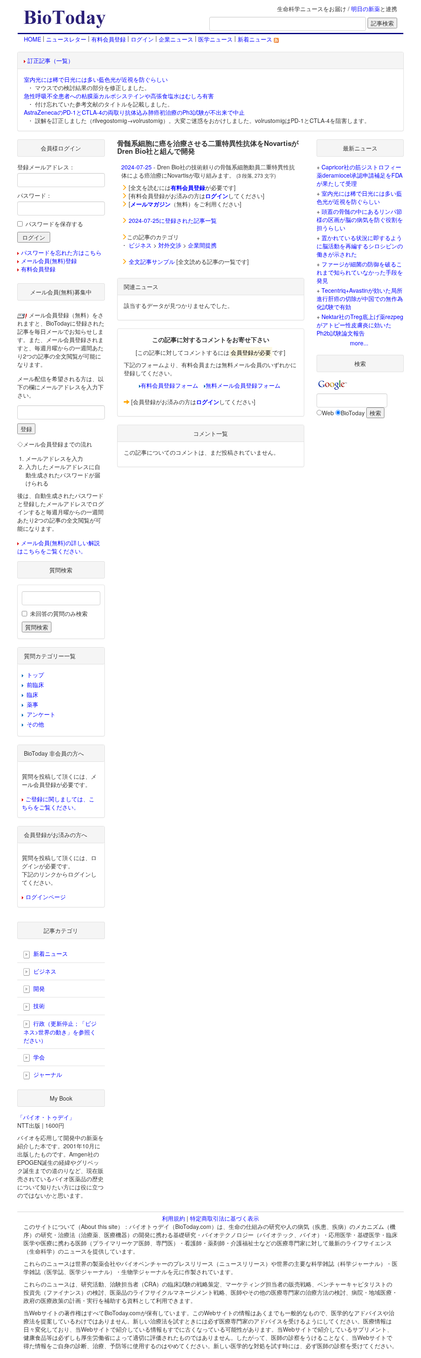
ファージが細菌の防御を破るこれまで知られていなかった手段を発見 (360, 272)
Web (328, 413)
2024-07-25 (136, 167)
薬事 (32, 704)
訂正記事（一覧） (51, 60)
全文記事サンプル (152, 261)
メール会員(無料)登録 (49, 261)
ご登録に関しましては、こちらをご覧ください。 (58, 803)
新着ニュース (256, 39)
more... (359, 343)
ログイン (142, 39)
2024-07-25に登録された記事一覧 (173, 220)
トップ (35, 675)
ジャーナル (47, 1074)
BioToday (353, 413)
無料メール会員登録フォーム (243, 385)
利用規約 (173, 1218)
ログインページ (45, 897)
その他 (35, 724)
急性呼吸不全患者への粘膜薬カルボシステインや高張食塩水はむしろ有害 (119, 96)
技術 (38, 1006)
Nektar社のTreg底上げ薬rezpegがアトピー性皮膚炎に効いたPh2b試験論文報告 (360, 324)
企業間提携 (202, 245)
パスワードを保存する (54, 224)
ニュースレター (66, 39)
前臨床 (35, 684)
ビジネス (140, 245)
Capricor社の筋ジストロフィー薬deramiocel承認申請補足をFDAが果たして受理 (359, 175)
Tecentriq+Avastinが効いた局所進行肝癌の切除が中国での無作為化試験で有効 (360, 298)
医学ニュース (215, 39)
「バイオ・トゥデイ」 (46, 1117)
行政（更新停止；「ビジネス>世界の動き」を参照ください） (60, 1031)
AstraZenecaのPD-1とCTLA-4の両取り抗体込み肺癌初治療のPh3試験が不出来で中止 (134, 112)
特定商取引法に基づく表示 (224, 1218)
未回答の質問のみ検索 (59, 613)
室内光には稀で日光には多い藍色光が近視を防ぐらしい (96, 79)
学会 (38, 1057)
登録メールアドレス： (46, 167)
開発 (38, 988)
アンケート (41, 714)
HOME (32, 39)
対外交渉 (169, 245)
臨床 (32, 694)
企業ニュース (176, 39)
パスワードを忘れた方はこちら (61, 252)
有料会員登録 (108, 39)
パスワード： (34, 195)
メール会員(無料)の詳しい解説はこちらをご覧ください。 (58, 547)
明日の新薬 (365, 9)
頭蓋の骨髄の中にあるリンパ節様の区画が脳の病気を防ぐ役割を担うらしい (360, 219)
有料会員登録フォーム (169, 385)
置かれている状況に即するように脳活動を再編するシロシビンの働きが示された (360, 246)
